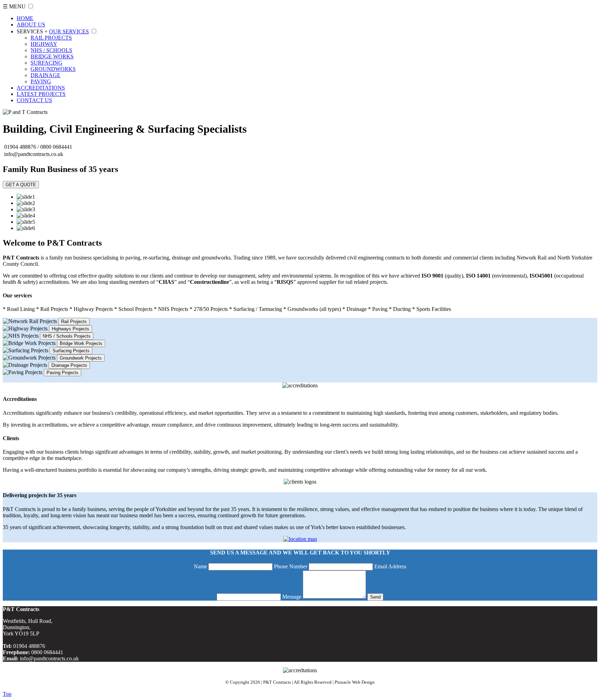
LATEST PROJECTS (41, 94)
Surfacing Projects (71, 350)
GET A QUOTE (21, 184)
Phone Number (290, 566)
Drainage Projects (69, 365)
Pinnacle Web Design (355, 682)
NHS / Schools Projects (67, 336)
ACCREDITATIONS (41, 88)
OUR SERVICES (69, 31)
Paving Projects (62, 372)
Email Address (390, 566)
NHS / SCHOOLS (51, 50)
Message (291, 597)
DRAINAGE (45, 75)
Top (7, 694)
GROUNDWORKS (53, 69)
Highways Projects (70, 328)
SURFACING (46, 63)
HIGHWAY (44, 44)
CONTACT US (34, 100)
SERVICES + (32, 31)
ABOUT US (31, 24)
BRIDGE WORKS (52, 56)
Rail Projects (74, 321)
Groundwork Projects (81, 358)
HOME (25, 18)
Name (200, 566)
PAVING (41, 81)
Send (375, 597)
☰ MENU (14, 6)
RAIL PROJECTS (51, 38)
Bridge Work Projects (81, 343)
